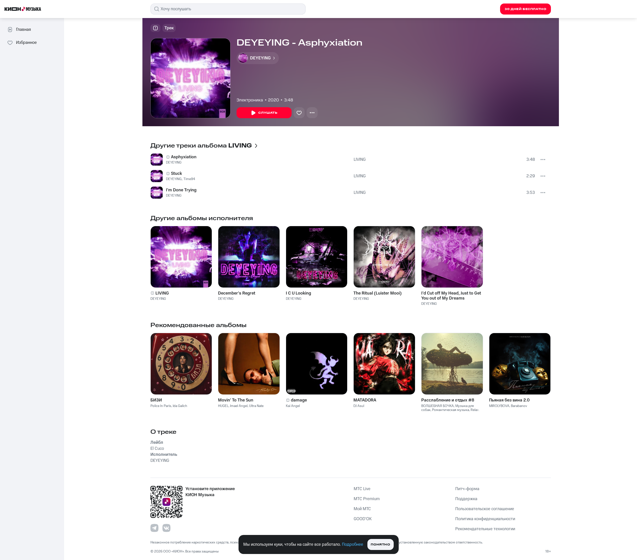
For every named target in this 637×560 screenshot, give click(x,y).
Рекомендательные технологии (485, 529)
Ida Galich (180, 405)
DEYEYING (173, 162)
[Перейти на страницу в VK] (166, 528)
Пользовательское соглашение (484, 509)
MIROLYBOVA (499, 405)
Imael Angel (239, 405)
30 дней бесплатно (525, 9)
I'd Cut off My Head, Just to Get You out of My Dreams (451, 296)
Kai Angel (293, 405)
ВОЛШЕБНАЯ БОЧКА (437, 405)
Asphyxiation (183, 157)
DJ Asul (358, 405)
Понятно (380, 544)
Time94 (189, 179)
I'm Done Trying (181, 190)
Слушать (267, 113)
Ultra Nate (256, 405)
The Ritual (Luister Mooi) (377, 293)
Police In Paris (160, 405)
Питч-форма (467, 489)
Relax (475, 409)
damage (299, 400)
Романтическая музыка (450, 409)
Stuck (176, 174)
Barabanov (519, 405)
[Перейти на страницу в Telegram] (154, 528)
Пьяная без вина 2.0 (509, 400)
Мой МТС (362, 509)
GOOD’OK (363, 519)
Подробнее (352, 544)
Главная (23, 30)
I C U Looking (298, 293)
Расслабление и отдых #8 (447, 400)
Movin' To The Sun (235, 400)
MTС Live (362, 489)
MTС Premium (367, 499)
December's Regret (236, 293)
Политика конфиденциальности (485, 519)
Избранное (26, 43)
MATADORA (364, 400)
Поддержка (466, 499)
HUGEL (223, 405)
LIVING (360, 160)
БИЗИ (156, 400)
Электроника (250, 100)
